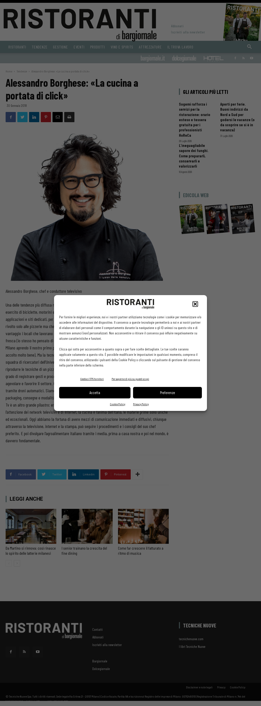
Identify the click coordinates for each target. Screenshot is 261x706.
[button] (195, 304)
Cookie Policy (117, 404)
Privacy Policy (141, 404)
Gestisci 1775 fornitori (92, 379)
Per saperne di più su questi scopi (130, 379)
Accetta (94, 392)
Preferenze (167, 392)
